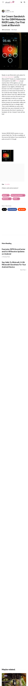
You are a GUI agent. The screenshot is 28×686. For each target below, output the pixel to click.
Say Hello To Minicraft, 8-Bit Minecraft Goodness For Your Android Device (14, 264)
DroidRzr (7, 184)
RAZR (17, 81)
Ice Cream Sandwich (8, 77)
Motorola (7, 198)
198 (6, 29)
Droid (6, 195)
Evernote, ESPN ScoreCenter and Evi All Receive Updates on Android (13, 251)
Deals (5, 675)
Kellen (8, 10)
